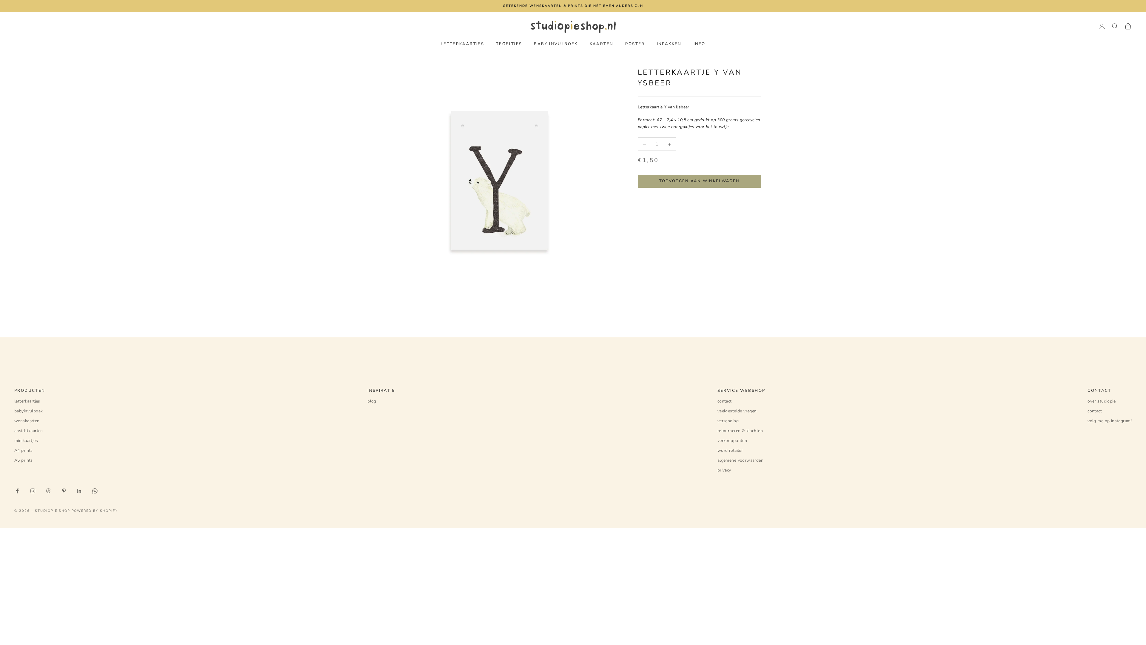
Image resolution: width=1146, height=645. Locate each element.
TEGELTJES (509, 44)
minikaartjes (26, 440)
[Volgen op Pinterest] (64, 491)
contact (724, 401)
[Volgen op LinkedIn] (79, 491)
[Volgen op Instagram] (33, 491)
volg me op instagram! (1110, 421)
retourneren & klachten (740, 431)
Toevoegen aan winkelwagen (699, 181)
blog (371, 401)
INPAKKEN (669, 44)
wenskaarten (27, 421)
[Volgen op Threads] (48, 491)
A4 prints (23, 450)
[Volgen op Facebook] (17, 491)
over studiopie (1102, 401)
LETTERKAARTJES (462, 44)
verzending (728, 421)
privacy (724, 470)
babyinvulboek (28, 411)
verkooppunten (732, 440)
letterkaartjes (27, 401)
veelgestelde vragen (737, 411)
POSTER (635, 44)
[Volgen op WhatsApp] (95, 491)
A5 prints (23, 460)
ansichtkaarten (28, 431)
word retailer (730, 450)
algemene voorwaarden (740, 460)
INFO (700, 44)
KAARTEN (602, 44)
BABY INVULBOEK (555, 44)
